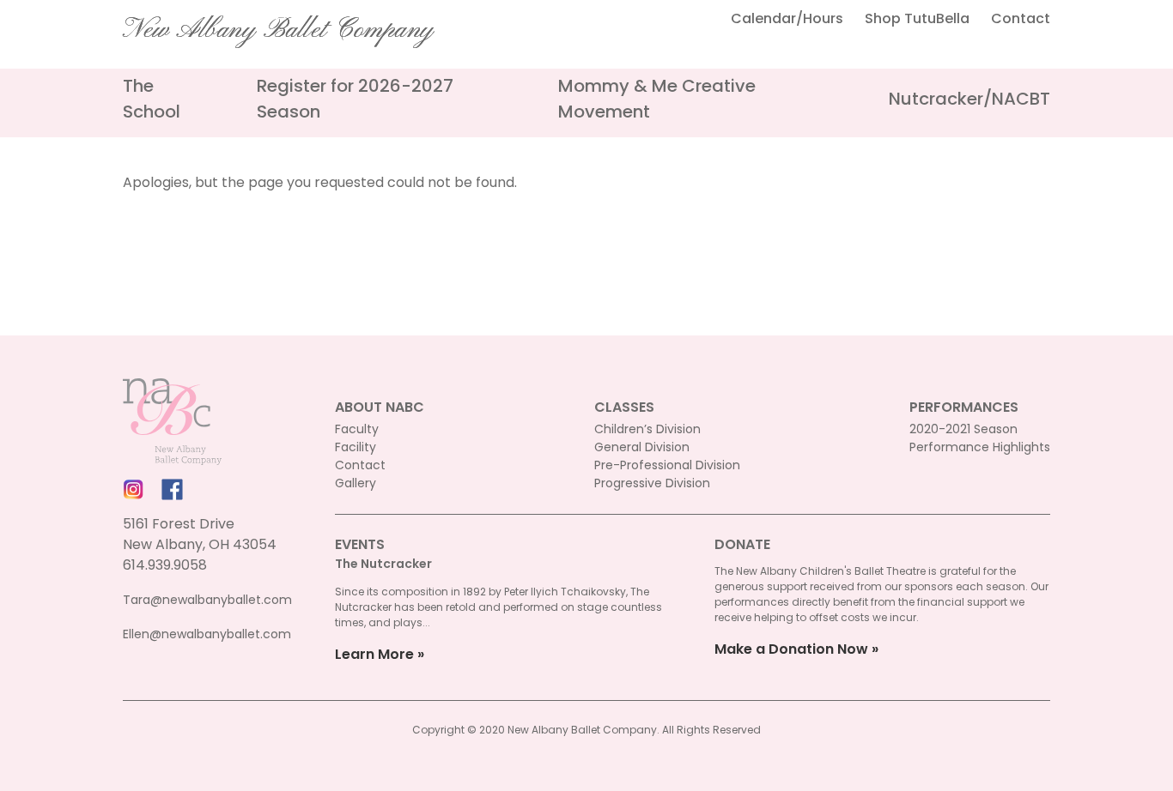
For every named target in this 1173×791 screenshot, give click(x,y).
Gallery (355, 483)
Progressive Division (652, 483)
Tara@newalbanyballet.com (207, 599)
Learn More (374, 654)
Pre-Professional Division (667, 465)
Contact (1020, 18)
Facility (355, 447)
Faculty (357, 429)
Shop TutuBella (917, 18)
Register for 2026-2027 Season (355, 99)
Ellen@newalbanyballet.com (207, 634)
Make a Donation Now (791, 649)
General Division (642, 447)
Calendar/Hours (787, 18)
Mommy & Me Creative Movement (657, 99)
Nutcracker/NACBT (969, 99)
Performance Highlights (979, 447)
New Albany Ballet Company (278, 30)
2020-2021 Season (963, 429)
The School (151, 99)
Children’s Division (647, 429)
